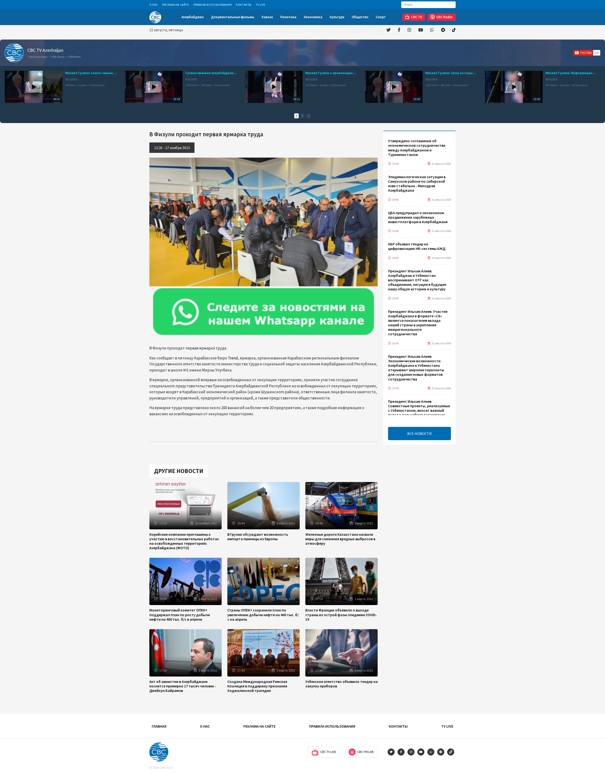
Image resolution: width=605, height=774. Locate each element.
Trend (233, 358)
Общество (360, 17)
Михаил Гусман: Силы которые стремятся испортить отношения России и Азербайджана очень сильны (451, 73)
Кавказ (267, 17)
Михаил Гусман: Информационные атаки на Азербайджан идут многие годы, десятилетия (571, 73)
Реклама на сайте (175, 4)
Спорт (381, 17)
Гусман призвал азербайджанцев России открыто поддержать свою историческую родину (211, 73)
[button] (308, 115)
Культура (337, 17)
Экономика (313, 17)
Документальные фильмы (232, 17)
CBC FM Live (365, 752)
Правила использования (212, 4)
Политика (288, 17)
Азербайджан (193, 17)
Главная (159, 726)
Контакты (243, 4)
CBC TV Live (328, 752)
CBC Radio (444, 17)
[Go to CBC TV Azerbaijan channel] (14, 52)
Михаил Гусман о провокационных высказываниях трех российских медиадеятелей (331, 73)
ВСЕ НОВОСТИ (419, 433)
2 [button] (302, 115)
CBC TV (416, 17)
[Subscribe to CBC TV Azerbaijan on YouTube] (586, 53)
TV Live (260, 4)
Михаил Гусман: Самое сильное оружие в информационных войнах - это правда (91, 73)
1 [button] (296, 115)
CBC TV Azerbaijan (45, 50)
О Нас (153, 4)
